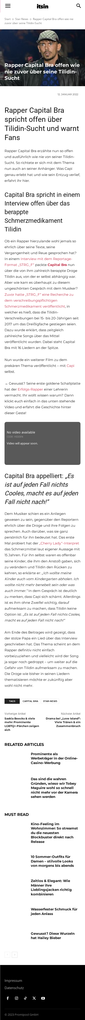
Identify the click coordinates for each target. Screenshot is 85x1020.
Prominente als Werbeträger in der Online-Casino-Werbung (54, 758)
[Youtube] (43, 998)
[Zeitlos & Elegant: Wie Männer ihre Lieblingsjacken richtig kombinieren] (16, 887)
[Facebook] (8, 998)
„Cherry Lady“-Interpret (59, 543)
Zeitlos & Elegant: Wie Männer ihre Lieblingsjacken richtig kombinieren (51, 887)
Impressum (13, 980)
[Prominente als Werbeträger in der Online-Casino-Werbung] (16, 760)
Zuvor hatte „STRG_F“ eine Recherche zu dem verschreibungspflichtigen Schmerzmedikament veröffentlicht (39, 300)
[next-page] (14, 955)
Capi (70, 365)
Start (8, 19)
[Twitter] (34, 998)
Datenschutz (14, 987)
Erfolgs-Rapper (30, 389)
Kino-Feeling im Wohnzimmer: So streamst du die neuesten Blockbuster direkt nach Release (54, 833)
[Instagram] (16, 998)
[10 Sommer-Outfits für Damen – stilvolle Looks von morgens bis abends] (16, 862)
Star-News (21, 19)
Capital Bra (30, 701)
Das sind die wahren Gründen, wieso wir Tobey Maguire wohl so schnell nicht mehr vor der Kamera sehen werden (54, 788)
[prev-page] (7, 955)
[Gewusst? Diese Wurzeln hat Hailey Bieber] (16, 939)
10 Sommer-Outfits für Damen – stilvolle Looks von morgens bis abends (52, 861)
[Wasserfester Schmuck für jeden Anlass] (16, 915)
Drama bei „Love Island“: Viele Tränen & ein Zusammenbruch (63, 722)
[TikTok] (25, 998)
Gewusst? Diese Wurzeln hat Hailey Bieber (53, 935)
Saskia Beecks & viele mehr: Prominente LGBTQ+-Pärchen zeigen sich (22, 724)
